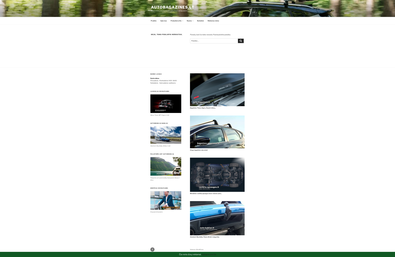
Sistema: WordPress (196, 249)
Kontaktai (200, 21)
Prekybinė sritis (176, 21)
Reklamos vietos (213, 21)
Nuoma (189, 21)
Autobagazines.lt (173, 7)
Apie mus (163, 21)
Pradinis (153, 21)
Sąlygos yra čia (209, 254)
